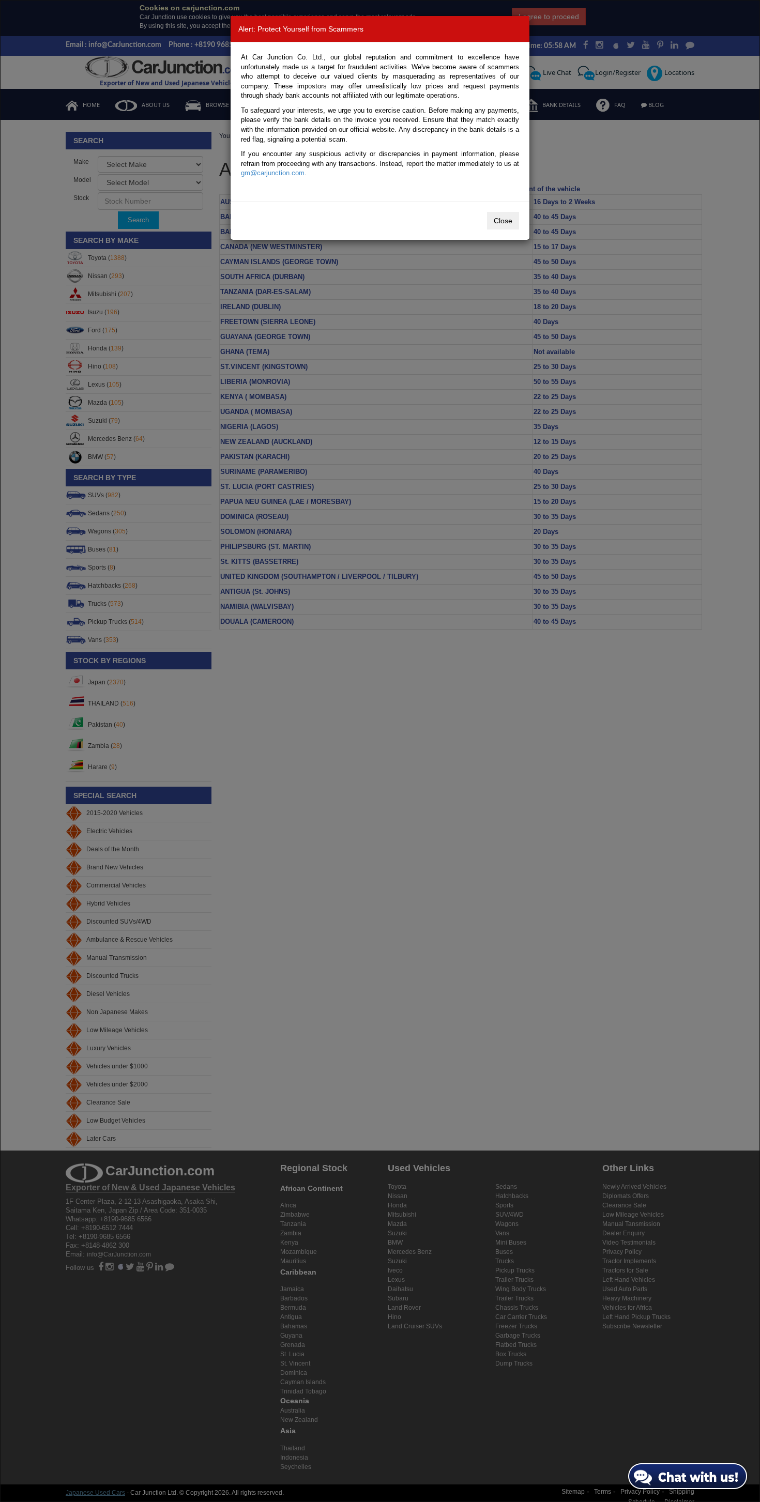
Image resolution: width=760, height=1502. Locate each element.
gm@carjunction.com (273, 173)
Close (503, 221)
